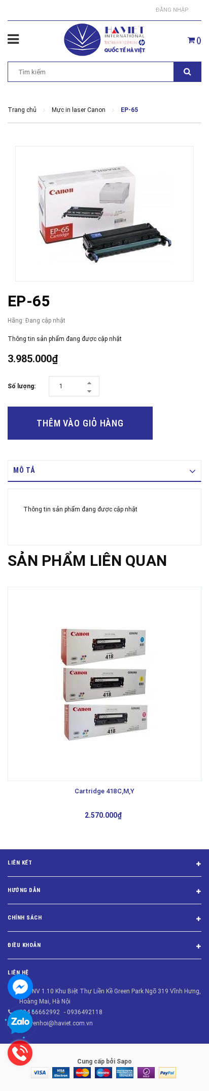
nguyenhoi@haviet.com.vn (56, 1023)
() (198, 40)
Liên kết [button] (20, 862)
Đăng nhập (172, 10)
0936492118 (84, 1012)
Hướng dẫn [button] (24, 890)
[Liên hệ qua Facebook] (20, 986)
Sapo (124, 1061)
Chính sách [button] (25, 917)
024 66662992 (39, 1012)
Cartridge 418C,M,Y (104, 791)
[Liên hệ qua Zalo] (20, 1022)
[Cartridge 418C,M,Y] (104, 684)
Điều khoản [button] (24, 945)
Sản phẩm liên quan (87, 560)
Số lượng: (22, 386)
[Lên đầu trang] (176, 1070)
